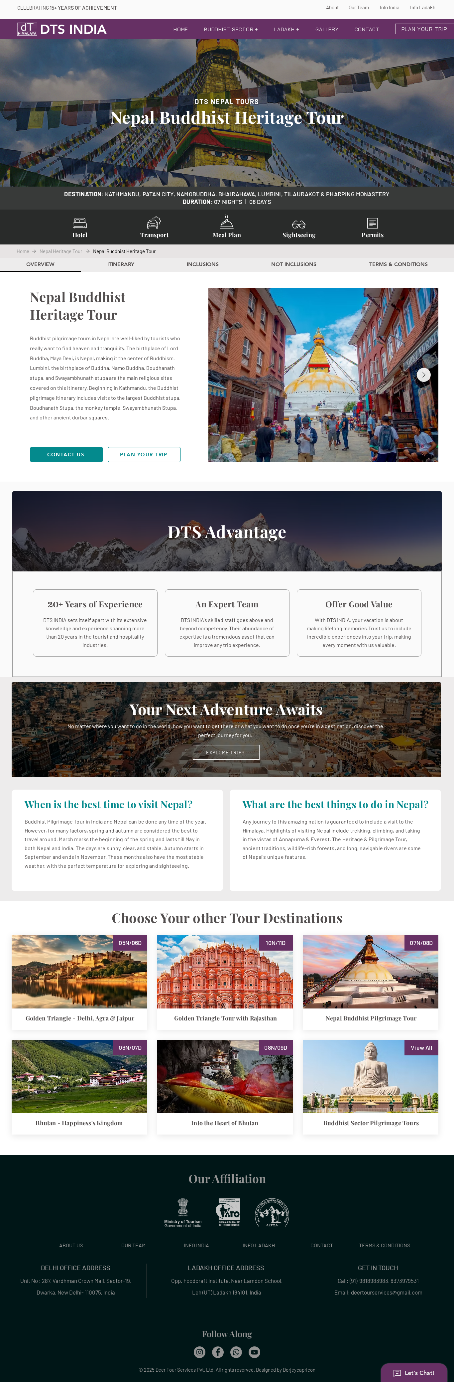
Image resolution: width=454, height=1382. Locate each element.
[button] (231, 30)
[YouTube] (254, 1352)
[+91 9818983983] (236, 1352)
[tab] (40, 265)
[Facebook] (218, 1352)
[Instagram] (199, 1352)
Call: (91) (348, 1280)
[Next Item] (424, 375)
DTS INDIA (73, 29)
